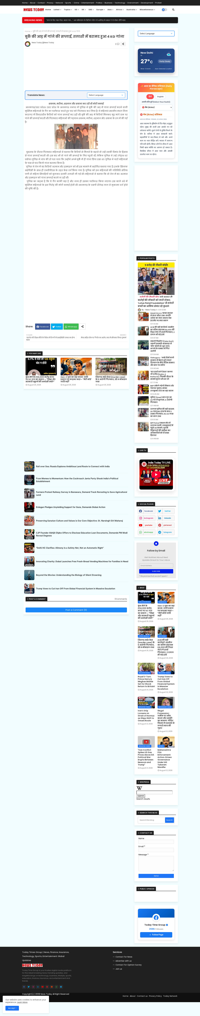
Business (108, 2)
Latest (56, 9)
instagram (148, 518)
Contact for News (124, 956)
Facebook (44, 326)
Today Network (170, 996)
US (76, 9)
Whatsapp (72, 326)
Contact (41, 2)
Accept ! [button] (12, 1008)
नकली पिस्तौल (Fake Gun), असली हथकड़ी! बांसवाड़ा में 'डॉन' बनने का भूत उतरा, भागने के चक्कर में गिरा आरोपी (162, 346)
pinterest (168, 525)
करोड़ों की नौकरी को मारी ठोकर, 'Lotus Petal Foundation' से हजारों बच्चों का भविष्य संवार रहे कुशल (156, 303)
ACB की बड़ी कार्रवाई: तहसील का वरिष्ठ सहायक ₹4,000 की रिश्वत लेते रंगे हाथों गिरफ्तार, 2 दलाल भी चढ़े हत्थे (86, 20)
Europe (99, 9)
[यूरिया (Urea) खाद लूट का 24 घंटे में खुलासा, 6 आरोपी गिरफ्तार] (143, 401)
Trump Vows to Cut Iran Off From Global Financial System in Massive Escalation (75, 588)
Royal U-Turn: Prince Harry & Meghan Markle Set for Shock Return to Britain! (146, 681)
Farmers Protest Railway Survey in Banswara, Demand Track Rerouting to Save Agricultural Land (81, 493)
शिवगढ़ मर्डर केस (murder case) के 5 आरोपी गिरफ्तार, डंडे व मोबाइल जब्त (111, 379)
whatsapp (148, 532)
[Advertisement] (79, 61)
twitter (168, 511)
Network (59, 2)
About (32, 2)
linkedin (167, 518)
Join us (119, 969)
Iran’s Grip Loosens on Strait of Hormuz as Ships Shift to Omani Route (146, 715)
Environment (133, 2)
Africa (119, 9)
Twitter (58, 326)
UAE (90, 9)
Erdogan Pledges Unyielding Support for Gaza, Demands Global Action (70, 507)
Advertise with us (124, 961)
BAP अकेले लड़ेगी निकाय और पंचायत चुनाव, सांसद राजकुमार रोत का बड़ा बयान (162, 388)
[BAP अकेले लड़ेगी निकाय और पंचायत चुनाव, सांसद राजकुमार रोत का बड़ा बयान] (143, 389)
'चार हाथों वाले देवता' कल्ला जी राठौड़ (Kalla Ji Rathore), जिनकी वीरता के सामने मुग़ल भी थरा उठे (161, 376)
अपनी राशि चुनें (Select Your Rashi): (156, 102)
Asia (109, 9)
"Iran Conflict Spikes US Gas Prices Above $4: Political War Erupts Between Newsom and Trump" (146, 757)
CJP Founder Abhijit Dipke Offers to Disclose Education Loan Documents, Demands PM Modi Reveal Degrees (81, 534)
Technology (120, 2)
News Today (46, 994)
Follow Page (157, 935)
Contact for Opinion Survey (129, 964)
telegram (167, 532)
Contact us (142, 996)
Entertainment (87, 2)
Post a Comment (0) (76, 609)
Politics (99, 2)
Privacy (50, 2)
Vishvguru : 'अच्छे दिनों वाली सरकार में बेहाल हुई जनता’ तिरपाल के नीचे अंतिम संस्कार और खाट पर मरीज (162, 361)
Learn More (22, 1002)
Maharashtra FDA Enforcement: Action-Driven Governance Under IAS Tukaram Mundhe (165, 759)
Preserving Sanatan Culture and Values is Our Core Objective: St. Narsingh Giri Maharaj (79, 520)
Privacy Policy (155, 996)
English (160, 96)
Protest (158, 2)
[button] (173, 9)
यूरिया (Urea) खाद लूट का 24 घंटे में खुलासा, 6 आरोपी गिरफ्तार (161, 399)
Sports (68, 2)
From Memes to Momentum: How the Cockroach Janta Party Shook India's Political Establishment (77, 480)
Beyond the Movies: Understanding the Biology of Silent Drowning (68, 575)
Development (147, 2)
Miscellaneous (146, 9)
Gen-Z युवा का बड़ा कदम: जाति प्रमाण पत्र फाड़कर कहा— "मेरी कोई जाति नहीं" (76, 379)
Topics (67, 9)
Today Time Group (81, 998)
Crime (76, 2)
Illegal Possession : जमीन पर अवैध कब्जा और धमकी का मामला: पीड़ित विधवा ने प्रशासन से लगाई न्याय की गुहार (166, 719)
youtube (148, 525)
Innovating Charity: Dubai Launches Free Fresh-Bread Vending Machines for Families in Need (82, 561)
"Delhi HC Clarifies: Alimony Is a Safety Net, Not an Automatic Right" (70, 548)
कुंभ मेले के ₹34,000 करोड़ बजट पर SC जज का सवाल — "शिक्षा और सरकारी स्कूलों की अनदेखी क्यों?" (41, 379)
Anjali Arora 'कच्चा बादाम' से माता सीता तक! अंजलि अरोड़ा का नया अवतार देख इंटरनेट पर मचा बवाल (161, 317)
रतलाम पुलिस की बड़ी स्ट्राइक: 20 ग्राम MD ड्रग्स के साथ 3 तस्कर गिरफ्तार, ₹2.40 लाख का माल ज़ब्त (162, 413)
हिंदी (150, 96)
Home (25, 2)
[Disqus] (76, 650)
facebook (148, 511)
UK (83, 9)
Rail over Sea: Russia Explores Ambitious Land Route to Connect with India (73, 466)
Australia (130, 9)
